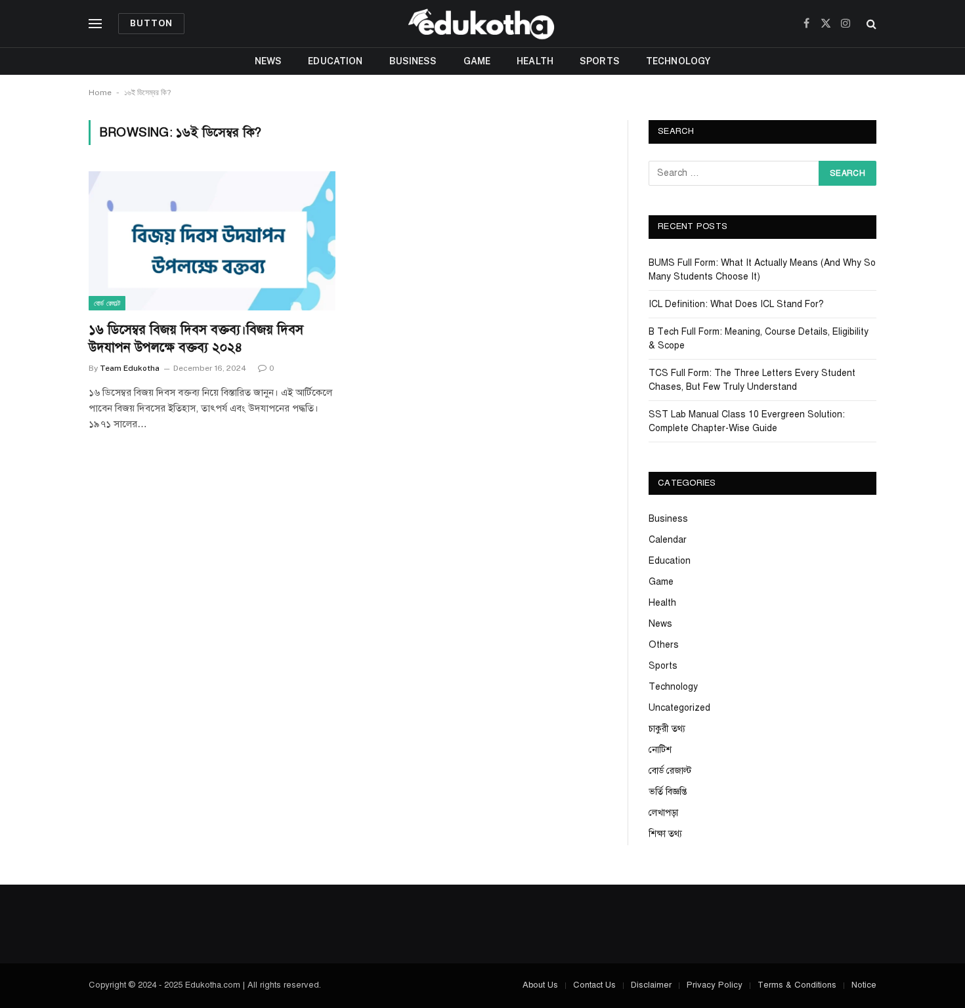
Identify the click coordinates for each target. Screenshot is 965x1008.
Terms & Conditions (797, 985)
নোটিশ (660, 749)
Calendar (668, 539)
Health (535, 61)
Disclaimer (651, 985)
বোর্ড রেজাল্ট (107, 303)
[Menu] (95, 24)
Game (477, 61)
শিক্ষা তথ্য (665, 833)
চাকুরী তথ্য (667, 728)
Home (100, 92)
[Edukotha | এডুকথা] (482, 23)
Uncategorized (679, 707)
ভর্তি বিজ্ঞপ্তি (668, 791)
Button (151, 23)
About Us (540, 985)
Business (413, 61)
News (268, 61)
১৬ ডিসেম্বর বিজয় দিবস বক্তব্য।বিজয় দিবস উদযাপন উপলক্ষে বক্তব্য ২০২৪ (196, 339)
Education (335, 61)
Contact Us (594, 985)
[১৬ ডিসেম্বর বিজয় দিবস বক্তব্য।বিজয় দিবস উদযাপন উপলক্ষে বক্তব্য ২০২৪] (212, 240)
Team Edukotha (130, 368)
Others (664, 644)
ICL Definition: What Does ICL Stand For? (736, 304)
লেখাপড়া (663, 812)
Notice (863, 985)
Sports (600, 61)
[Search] (870, 24)
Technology (678, 61)
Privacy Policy (714, 985)
